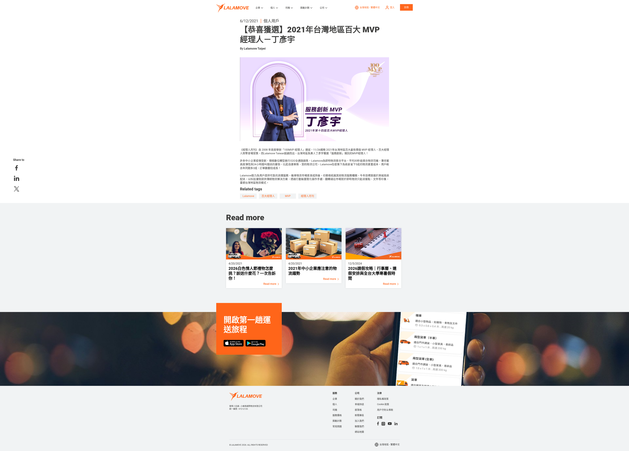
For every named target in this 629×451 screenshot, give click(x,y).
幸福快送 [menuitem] (359, 404)
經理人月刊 (307, 196)
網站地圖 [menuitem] (359, 431)
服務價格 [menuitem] (337, 415)
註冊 (406, 7)
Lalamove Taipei (255, 48)
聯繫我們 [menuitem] (359, 426)
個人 (272, 7)
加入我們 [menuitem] (359, 420)
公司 (322, 7)
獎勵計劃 (304, 7)
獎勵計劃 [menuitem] (337, 420)
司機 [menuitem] (335, 409)
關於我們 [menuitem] (359, 398)
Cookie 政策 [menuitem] (383, 404)
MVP (288, 196)
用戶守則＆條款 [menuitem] (385, 409)
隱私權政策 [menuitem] (383, 398)
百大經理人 (268, 196)
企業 (258, 7)
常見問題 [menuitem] (337, 426)
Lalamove (248, 196)
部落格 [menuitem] (358, 409)
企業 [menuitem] (335, 398)
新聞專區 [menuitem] (359, 415)
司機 (287, 7)
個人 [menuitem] (335, 404)
